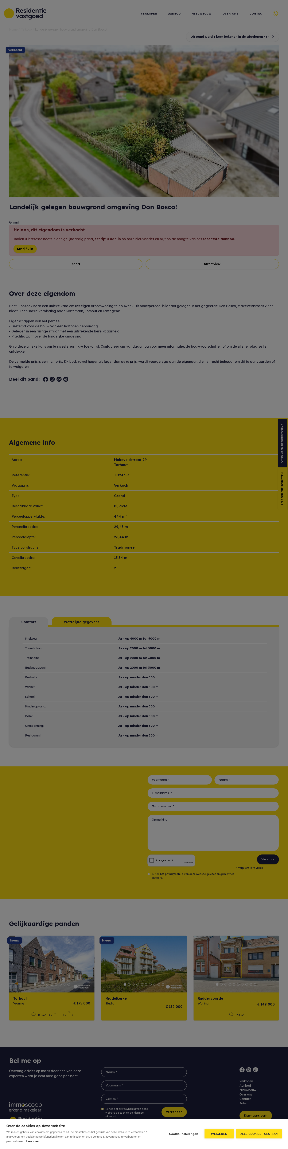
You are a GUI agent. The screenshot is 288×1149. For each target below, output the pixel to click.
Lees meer (32, 1141)
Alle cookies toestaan (258, 1134)
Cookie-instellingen (183, 1134)
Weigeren (219, 1134)
